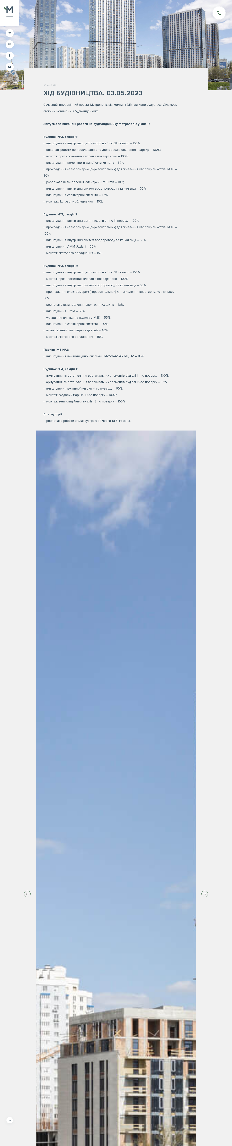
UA (9, 1120)
